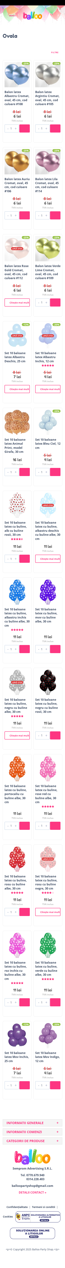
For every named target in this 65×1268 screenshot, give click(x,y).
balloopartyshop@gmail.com (32, 1186)
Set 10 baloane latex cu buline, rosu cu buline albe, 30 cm (16, 882)
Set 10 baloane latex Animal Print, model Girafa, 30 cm (15, 446)
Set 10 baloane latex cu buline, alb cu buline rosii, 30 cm (16, 529)
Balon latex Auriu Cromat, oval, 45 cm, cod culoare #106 (17, 185)
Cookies (8, 1216)
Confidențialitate (17, 1207)
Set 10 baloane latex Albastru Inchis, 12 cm (45, 357)
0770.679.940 (35, 1175)
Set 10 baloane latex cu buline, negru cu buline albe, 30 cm (16, 706)
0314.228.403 (35, 1179)
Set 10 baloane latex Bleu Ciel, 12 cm (47, 444)
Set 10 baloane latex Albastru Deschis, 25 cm (15, 357)
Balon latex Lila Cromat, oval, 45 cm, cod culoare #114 (47, 185)
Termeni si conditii (43, 1207)
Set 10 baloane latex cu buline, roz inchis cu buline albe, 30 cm (16, 971)
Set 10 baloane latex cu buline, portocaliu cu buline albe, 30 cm (16, 794)
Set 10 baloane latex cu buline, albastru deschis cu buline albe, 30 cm (47, 531)
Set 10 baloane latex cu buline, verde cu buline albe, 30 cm (46, 969)
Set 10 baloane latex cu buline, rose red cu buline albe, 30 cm (46, 794)
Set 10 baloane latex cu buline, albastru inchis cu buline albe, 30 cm (17, 617)
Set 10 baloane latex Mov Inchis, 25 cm (17, 1057)
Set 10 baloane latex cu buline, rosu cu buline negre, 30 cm (46, 882)
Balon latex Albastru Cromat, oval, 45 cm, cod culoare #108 (17, 98)
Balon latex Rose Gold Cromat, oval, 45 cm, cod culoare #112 (17, 272)
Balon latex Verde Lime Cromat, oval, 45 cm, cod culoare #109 (47, 272)
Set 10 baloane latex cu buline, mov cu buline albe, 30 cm (46, 615)
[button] (24, 128)
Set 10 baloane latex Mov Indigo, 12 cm (47, 1057)
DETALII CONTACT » (32, 1192)
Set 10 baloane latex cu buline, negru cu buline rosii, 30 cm (46, 706)
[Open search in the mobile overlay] (50, 15)
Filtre (55, 52)
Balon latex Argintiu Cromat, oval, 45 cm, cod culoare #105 (47, 98)
